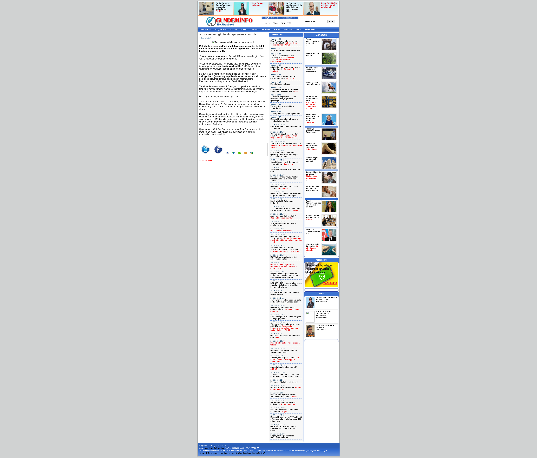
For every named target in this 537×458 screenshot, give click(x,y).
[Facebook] (218, 155)
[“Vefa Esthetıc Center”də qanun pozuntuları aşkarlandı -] (206, 9)
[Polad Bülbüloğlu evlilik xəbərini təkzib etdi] (312, 9)
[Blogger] (245, 155)
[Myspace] (227, 155)
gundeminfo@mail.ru (214, 448)
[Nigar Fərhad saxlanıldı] (241, 9)
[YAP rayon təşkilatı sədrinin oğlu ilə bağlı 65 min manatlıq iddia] (276, 9)
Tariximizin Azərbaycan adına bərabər (326, 299)
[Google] (251, 155)
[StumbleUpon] (233, 155)
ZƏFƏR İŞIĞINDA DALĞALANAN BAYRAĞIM (323, 314)
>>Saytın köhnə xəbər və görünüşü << (279, 18)
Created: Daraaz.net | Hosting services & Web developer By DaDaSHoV (232, 453)
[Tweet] (205, 155)
